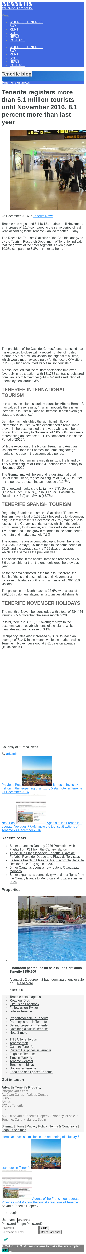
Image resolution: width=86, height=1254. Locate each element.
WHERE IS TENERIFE (26, 22)
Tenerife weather (21, 1061)
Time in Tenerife (21, 1057)
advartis (11, 754)
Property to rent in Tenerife (28, 1021)
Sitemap (7, 1126)
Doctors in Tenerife (23, 1068)
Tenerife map (19, 1043)
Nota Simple (18, 1032)
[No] (10, 1251)
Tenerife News (43, 216)
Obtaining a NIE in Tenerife (29, 1029)
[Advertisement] (43, 297)
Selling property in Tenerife (29, 1025)
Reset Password (50, 1232)
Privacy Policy (37, 1126)
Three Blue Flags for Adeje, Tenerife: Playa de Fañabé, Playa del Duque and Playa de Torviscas (45, 854)
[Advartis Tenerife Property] (17, 8)
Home (20, 1126)
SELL (14, 33)
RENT (14, 29)
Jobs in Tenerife (21, 1011)
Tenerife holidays (22, 1064)
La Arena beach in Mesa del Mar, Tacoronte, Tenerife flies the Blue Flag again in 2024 (47, 862)
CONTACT (17, 40)
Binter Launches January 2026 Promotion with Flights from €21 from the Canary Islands (42, 847)
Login (44, 1227)
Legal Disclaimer (14, 1130)
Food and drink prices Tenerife (31, 1072)
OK (5, 1250)
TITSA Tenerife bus (23, 1039)
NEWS (14, 36)
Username (9, 1219)
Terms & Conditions (63, 1126)
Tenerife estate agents (25, 997)
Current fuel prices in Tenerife (30, 1050)
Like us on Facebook (24, 1004)
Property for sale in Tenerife (29, 1018)
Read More (25, 983)
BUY (13, 26)
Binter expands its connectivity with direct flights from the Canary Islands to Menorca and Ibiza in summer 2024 (47, 878)
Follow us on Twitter (24, 1007)
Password (9, 1223)
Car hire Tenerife (21, 1046)
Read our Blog (20, 1000)
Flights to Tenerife (22, 1054)
